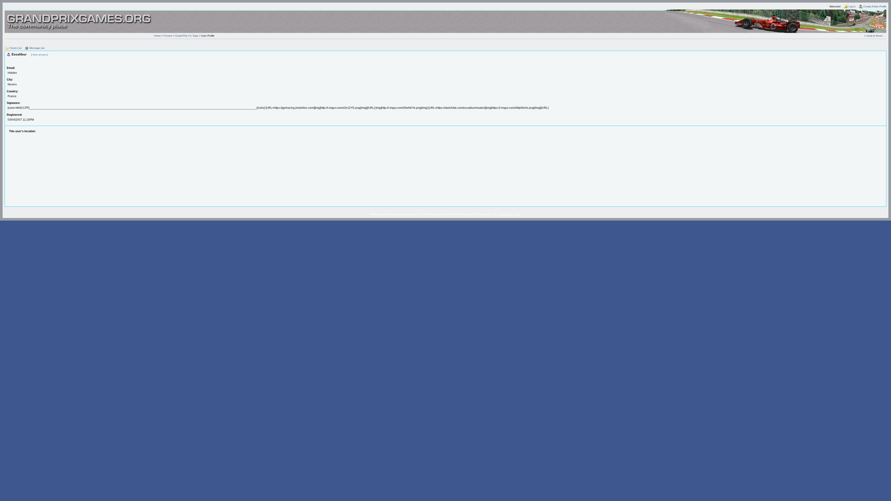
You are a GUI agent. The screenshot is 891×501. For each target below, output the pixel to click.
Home (157, 35)
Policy (518, 214)
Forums (168, 35)
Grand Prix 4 (182, 35)
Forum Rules (506, 214)
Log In (852, 6)
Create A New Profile (874, 6)
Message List (37, 48)
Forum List (16, 48)
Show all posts (39, 55)
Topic (195, 35)
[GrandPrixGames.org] (79, 16)
